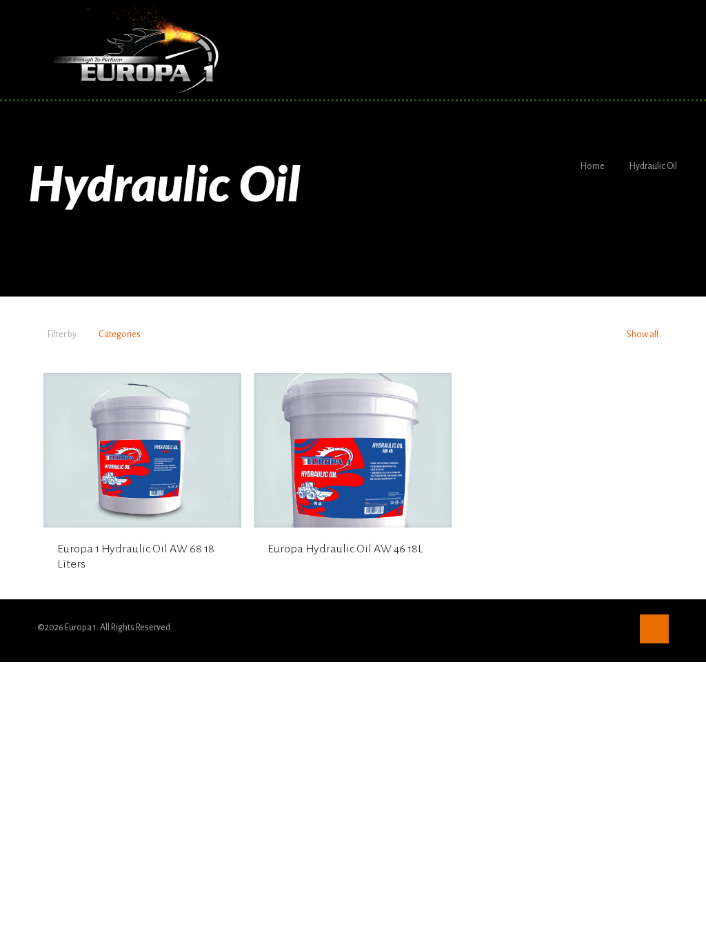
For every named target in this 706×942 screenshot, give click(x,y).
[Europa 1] (135, 49)
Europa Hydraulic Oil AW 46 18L (345, 549)
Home (593, 166)
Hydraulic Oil (653, 166)
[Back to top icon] (654, 628)
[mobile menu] (646, 49)
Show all (641, 334)
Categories (120, 334)
